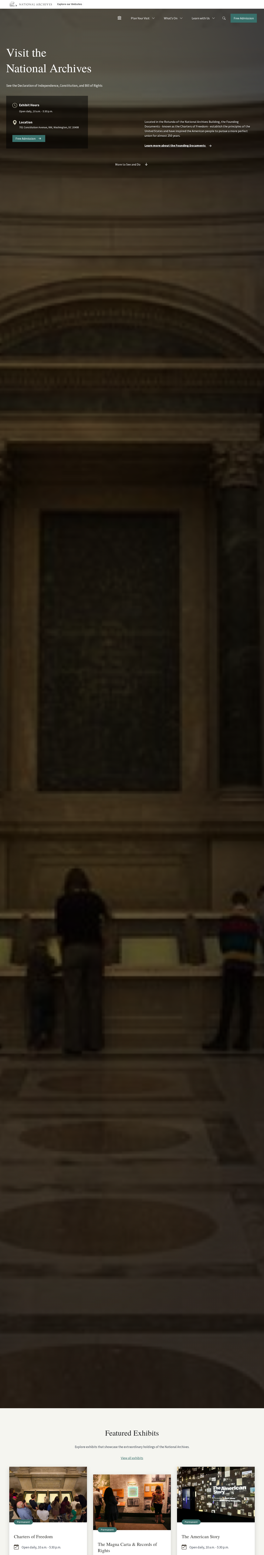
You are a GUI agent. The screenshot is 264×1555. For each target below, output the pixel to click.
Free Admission (244, 18)
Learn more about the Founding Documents (175, 145)
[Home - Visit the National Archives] (119, 18)
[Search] (224, 18)
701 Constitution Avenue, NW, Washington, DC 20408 (49, 127)
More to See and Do (128, 164)
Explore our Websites (69, 4)
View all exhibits (132, 1458)
